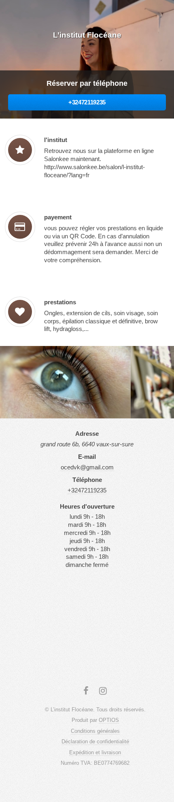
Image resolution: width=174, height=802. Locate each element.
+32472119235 (87, 102)
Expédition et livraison (95, 752)
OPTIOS (109, 720)
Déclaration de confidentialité (95, 741)
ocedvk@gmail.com (87, 467)
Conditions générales (95, 731)
